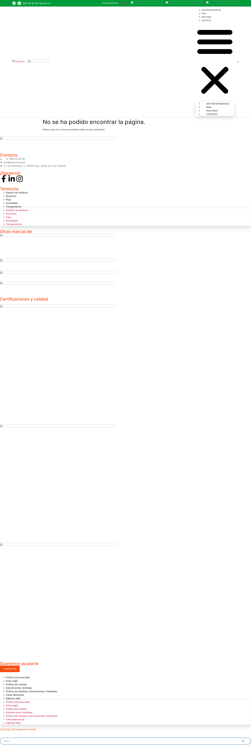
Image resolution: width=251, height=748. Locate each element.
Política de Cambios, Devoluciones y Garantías (31, 691)
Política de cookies (16, 684)
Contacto (206, 20)
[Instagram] (19, 178)
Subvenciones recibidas (19, 687)
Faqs (203, 13)
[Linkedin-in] (11, 178)
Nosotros (206, 17)
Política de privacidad (18, 677)
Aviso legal (12, 680)
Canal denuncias (15, 694)
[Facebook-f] (3, 178)
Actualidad (12, 203)
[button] (215, 61)
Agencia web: (13, 698)
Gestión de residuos (211, 10)
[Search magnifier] (245, 741)
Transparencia (13, 206)
